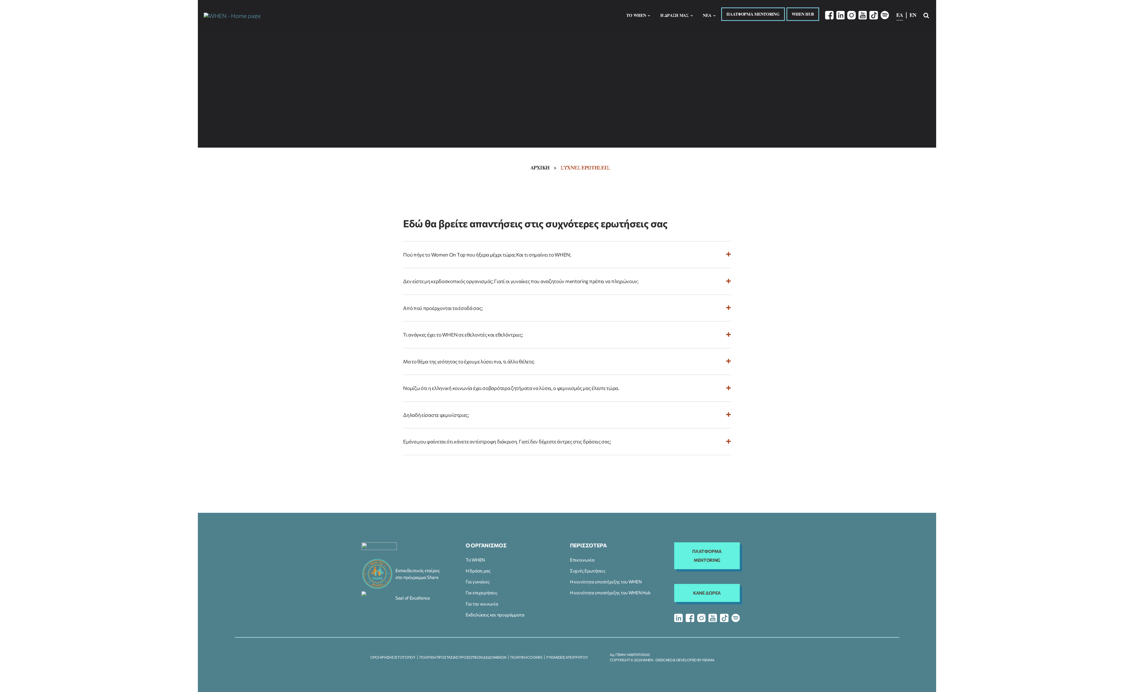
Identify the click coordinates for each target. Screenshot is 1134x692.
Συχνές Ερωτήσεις (587, 570)
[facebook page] (690, 618)
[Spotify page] (885, 15)
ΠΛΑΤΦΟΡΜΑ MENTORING (752, 14)
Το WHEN (475, 559)
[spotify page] (735, 618)
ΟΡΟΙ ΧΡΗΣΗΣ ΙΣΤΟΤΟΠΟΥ (393, 657)
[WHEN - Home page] (232, 15)
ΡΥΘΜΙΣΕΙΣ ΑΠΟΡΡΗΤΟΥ (567, 657)
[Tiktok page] (873, 15)
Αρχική (540, 167)
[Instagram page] (851, 15)
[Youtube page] (862, 15)
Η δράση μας (478, 570)
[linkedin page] (678, 618)
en (913, 15)
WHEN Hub (803, 14)
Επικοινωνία (582, 559)
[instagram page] (701, 618)
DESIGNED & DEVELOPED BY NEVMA (685, 660)
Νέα (707, 15)
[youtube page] (712, 618)
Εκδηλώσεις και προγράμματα (495, 614)
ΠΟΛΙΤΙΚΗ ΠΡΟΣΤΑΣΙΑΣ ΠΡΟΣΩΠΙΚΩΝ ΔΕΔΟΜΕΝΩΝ (462, 657)
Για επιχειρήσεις (481, 592)
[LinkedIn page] (840, 15)
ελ (899, 15)
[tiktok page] (724, 618)
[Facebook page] (829, 15)
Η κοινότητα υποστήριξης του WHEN (605, 581)
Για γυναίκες (477, 581)
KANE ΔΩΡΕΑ (707, 592)
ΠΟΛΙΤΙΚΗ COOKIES (526, 657)
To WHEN (636, 15)
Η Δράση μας (674, 15)
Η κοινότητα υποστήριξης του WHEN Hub (610, 592)
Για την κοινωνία (482, 603)
